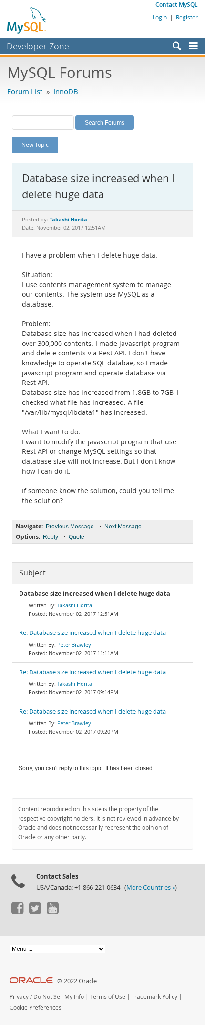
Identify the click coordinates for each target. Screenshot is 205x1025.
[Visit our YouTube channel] (52, 912)
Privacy (19, 996)
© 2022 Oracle (77, 981)
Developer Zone (38, 46)
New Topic (35, 144)
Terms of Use (107, 996)
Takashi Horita (74, 605)
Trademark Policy (154, 996)
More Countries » (150, 887)
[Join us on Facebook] (17, 912)
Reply (50, 537)
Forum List (24, 91)
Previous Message (70, 526)
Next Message (123, 526)
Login (160, 17)
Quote (76, 537)
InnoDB (65, 91)
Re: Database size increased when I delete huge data (92, 633)
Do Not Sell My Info (58, 996)
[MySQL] (27, 20)
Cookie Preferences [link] (36, 1007)
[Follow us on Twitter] (34, 912)
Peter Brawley (74, 644)
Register (187, 17)
